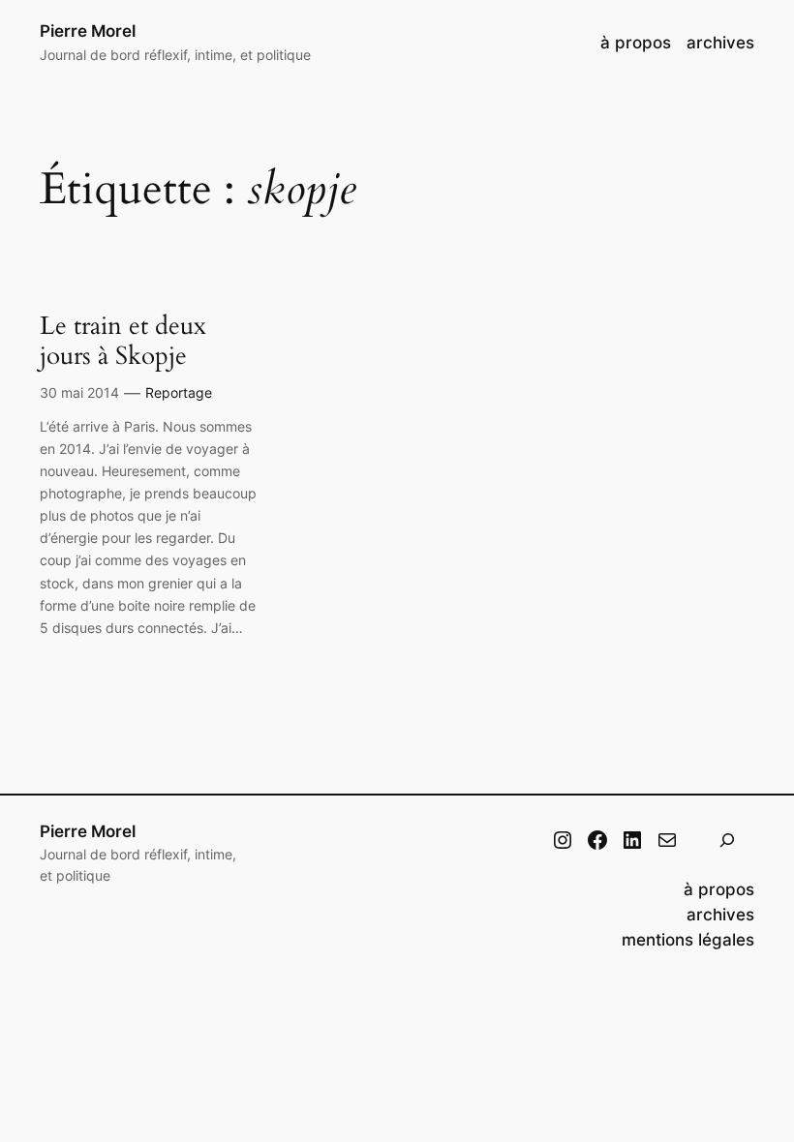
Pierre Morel (88, 31)
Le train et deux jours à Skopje (123, 341)
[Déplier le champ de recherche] (727, 840)
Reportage (178, 392)
